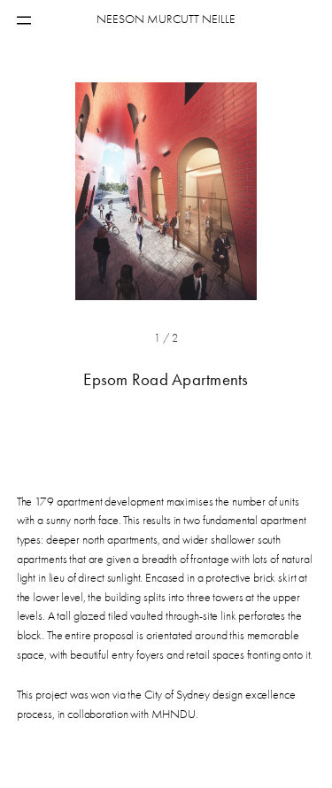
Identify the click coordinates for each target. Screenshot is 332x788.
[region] (165, 226)
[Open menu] (24, 20)
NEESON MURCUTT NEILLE (166, 19)
